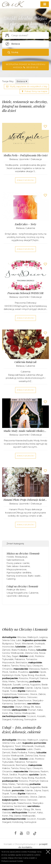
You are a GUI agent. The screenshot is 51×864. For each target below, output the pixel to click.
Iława (38, 706)
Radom (44, 668)
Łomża (25, 684)
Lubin (19, 640)
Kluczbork (40, 675)
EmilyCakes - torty (25, 224)
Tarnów (15, 665)
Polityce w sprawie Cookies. (12, 861)
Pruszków (23, 672)
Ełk (32, 706)
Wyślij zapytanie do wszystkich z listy (28, 86)
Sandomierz (20, 703)
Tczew (13, 691)
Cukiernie (30, 228)
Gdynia (37, 687)
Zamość (6, 649)
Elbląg (26, 706)
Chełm (37, 646)
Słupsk (5, 691)
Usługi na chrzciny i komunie (22, 586)
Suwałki (17, 684)
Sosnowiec (23, 694)
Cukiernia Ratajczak (25, 362)
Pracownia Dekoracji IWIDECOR (25, 293)
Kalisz (40, 710)
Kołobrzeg (17, 719)
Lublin (30, 646)
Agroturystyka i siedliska (19, 572)
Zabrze (42, 694)
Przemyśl (34, 678)
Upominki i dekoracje (30, 159)
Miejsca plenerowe (16, 569)
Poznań (32, 710)
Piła (11, 713)
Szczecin (31, 716)
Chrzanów (7, 668)
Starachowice (24, 700)
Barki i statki (34, 575)
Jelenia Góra (8, 640)
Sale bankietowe (15, 560)
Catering (11, 578)
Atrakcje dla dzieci (16, 589)
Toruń (18, 643)
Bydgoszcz (8, 643)
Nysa (24, 675)
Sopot (45, 687)
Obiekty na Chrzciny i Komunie (25, 629)
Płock (5, 672)
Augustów (35, 684)
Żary (8, 656)
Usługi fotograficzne (17, 592)
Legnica (43, 637)
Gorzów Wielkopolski (13, 653)
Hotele (10, 556)
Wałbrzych (32, 637)
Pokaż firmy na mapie (35, 91)
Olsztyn (18, 706)
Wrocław (21, 637)
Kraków (6, 665)
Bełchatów (21, 662)
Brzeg (31, 675)
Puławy (31, 649)
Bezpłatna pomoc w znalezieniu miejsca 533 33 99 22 (25, 66)
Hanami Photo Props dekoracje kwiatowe (25, 499)
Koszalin (41, 716)
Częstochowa (9, 694)
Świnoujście (30, 719)
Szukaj (14, 52)
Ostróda (6, 710)
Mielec (11, 681)
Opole (43, 672)
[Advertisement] (26, 615)
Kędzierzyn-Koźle (11, 675)
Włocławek (28, 643)
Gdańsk (29, 687)
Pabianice (20, 659)
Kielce (22, 697)
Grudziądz (40, 643)
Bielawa (22, 81)
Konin (5, 713)
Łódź (31, 656)
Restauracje (21, 556)
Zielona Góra (31, 653)
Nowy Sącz (25, 665)
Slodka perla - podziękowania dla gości (25, 155)
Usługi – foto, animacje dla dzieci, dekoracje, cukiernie (21, 729)
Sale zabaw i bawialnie (18, 566)
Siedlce (13, 672)
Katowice (31, 691)
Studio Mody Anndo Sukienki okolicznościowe (25, 431)
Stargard (6, 719)
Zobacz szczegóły (25, 180)
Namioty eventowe (17, 575)
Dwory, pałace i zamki (18, 563)
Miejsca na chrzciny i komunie (23, 553)
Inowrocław (8, 646)
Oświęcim (37, 665)
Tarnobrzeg (22, 681)
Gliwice (33, 694)
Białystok (7, 684)
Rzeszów (23, 678)
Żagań (15, 656)
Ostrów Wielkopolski (24, 713)
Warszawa (34, 668)
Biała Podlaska (19, 649)
